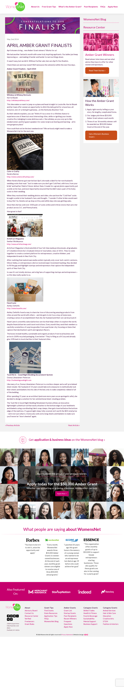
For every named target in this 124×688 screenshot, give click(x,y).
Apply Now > (62, 494)
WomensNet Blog (94, 19)
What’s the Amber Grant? (70, 6)
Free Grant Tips (49, 6)
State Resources (50, 613)
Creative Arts (108, 618)
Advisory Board (31, 610)
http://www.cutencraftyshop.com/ (20, 177)
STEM (105, 621)
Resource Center (94, 27)
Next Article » (74, 425)
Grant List (68, 610)
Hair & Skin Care (109, 613)
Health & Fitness (90, 613)
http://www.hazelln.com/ (17, 308)
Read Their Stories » (97, 70)
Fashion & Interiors (110, 624)
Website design (79, 634)
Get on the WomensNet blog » (66, 439)
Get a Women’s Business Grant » (99, 135)
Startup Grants (70, 613)
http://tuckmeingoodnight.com (19, 380)
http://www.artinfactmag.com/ (19, 244)
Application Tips (50, 616)
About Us (35, 6)
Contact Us (29, 613)
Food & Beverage (90, 616)
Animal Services (109, 610)
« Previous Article (12, 425)
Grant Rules (29, 624)
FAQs (102, 6)
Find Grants (49, 610)
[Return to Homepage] (15, 6)
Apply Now (113, 6)
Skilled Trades (89, 610)
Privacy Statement (67, 634)
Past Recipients (91, 6)
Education (107, 616)
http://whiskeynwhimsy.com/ (18, 100)
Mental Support (89, 621)
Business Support (90, 624)
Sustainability (88, 618)
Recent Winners (70, 618)
